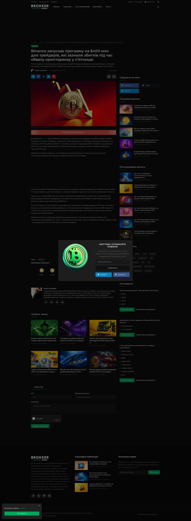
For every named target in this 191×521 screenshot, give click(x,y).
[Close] (130, 242)
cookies (22, 508)
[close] (39, 506)
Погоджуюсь (21, 513)
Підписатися (112, 268)
